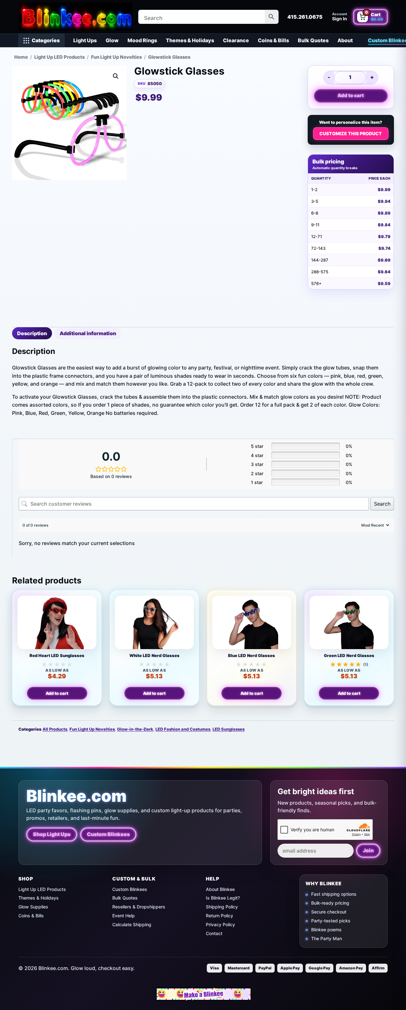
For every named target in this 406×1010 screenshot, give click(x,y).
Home (21, 57)
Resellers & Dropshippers (138, 906)
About (345, 40)
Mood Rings (142, 40)
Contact (214, 933)
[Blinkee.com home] (75, 17)
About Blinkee (220, 889)
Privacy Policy (220, 924)
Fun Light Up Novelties (116, 57)
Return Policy (219, 915)
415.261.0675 (305, 17)
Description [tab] (32, 333)
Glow (112, 40)
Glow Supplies (33, 906)
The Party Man (326, 938)
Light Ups (85, 40)
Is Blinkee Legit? (223, 897)
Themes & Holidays (190, 40)
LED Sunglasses (229, 729)
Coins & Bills (273, 40)
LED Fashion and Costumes (182, 729)
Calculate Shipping (131, 924)
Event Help (123, 915)
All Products (55, 729)
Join (368, 850)
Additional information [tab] (88, 333)
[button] (115, 76)
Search (382, 504)
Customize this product (350, 133)
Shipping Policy (222, 906)
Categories (46, 40)
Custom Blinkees (108, 834)
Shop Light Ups (51, 834)
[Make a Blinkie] (203, 994)
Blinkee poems (326, 929)
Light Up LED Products (59, 57)
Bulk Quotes (313, 40)
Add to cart (350, 95)
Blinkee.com (76, 796)
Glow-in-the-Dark (135, 729)
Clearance (236, 40)
